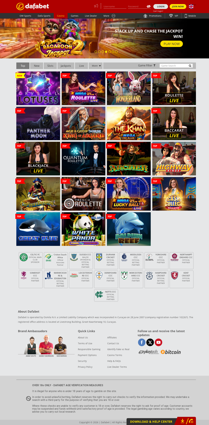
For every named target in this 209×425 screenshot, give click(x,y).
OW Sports (25, 15)
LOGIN (160, 6)
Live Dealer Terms (117, 366)
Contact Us (113, 343)
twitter (150, 342)
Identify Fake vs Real (118, 349)
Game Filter (145, 65)
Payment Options (87, 355)
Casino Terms (114, 355)
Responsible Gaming (89, 349)
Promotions (154, 15)
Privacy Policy (85, 366)
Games (74, 15)
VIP (176, 15)
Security (82, 361)
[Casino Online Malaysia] (32, 6)
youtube (158, 342)
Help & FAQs (114, 361)
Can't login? (158, 11)
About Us (83, 337)
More (106, 15)
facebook (142, 342)
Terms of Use (85, 343)
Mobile (192, 15)
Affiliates (112, 337)
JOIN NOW (178, 6)
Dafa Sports (44, 15)
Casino (60, 15)
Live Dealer (91, 15)
